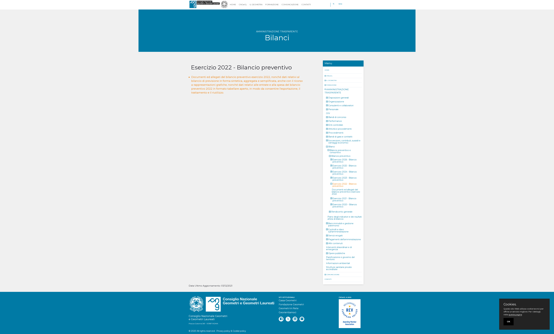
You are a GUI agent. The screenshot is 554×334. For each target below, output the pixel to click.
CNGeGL (329, 76)
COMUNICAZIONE (332, 274)
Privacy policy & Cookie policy (231, 331)
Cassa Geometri (287, 300)
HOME (327, 70)
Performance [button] (335, 121)
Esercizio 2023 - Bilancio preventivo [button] (345, 178)
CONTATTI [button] (306, 4)
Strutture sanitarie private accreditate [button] (339, 268)
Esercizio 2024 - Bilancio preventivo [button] (345, 172)
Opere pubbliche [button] (336, 253)
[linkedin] (295, 319)
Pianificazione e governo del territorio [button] (340, 258)
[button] (325, 76)
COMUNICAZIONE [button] (289, 4)
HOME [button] (233, 4)
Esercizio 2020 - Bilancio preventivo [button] (345, 205)
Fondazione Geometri (291, 304)
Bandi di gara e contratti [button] (340, 136)
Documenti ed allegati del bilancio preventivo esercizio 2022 (346, 191)
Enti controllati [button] (335, 125)
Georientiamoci (287, 312)
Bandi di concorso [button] (337, 117)
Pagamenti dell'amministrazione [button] (344, 239)
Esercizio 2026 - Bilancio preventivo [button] (345, 160)
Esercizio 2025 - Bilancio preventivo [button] (344, 166)
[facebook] (281, 319)
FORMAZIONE (331, 85)
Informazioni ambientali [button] (338, 263)
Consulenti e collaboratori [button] (340, 105)
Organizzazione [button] (336, 101)
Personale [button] (333, 109)
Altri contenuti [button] (335, 243)
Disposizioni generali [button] (338, 97)
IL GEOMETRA (331, 80)
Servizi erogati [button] (335, 235)
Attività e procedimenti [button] (340, 128)
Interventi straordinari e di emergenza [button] (339, 248)
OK (508, 321)
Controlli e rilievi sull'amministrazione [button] (338, 230)
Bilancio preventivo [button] (340, 156)
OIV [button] (328, 113)
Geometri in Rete (288, 308)
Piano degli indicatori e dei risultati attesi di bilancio (344, 217)
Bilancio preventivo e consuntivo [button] (340, 151)
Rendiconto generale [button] (341, 211)
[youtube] (302, 319)
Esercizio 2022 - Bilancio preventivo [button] (345, 184)
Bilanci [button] (331, 146)
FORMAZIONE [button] (272, 4)
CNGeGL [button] (243, 4)
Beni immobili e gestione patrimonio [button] (340, 224)
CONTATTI (328, 279)
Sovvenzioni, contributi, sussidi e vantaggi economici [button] (344, 141)
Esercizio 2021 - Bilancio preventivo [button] (344, 199)
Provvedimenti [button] (335, 132)
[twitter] (288, 319)
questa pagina (515, 314)
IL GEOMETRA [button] (256, 4)
